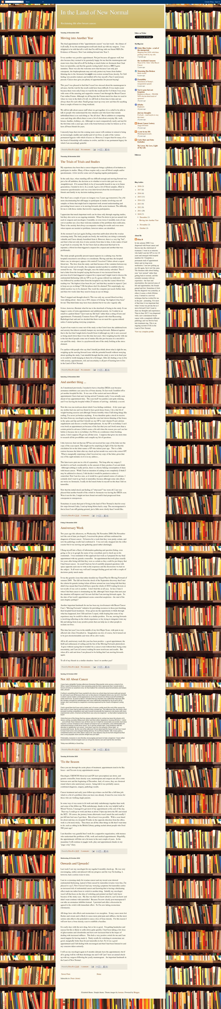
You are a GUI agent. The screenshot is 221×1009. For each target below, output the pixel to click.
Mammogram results (144, 134)
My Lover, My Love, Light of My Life (147, 146)
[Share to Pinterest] (108, 149)
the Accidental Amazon (146, 60)
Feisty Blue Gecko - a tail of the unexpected (148, 49)
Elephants (140, 107)
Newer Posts (65, 974)
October (143, 228)
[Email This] (98, 149)
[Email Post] (94, 149)
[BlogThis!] (101, 149)
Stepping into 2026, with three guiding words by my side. (148, 53)
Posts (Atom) (75, 978)
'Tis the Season (70, 762)
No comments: (86, 149)
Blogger (136, 992)
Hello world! (141, 73)
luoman (121, 992)
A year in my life (143, 131)
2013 (140, 204)
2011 (140, 210)
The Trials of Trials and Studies (80, 162)
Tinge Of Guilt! (142, 125)
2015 (140, 196)
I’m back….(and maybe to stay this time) (148, 116)
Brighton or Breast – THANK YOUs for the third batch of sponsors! (147, 96)
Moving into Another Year (77, 38)
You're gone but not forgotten (145, 91)
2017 (140, 189)
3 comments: (85, 515)
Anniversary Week (72, 528)
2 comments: (85, 851)
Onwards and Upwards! (75, 863)
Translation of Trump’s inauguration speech (145, 82)
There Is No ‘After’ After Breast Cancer (148, 64)
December (144, 217)
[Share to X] (103, 149)
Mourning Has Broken (146, 71)
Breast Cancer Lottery (146, 123)
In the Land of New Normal (95, 12)
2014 (140, 200)
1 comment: (85, 967)
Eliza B (140, 239)
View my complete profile (144, 331)
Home (99, 974)
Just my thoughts (144, 112)
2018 (140, 186)
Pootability (141, 79)
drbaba (140, 104)
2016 (140, 193)
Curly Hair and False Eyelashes (145, 140)
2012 (140, 207)
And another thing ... (73, 382)
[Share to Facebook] (106, 149)
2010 (140, 214)
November (144, 224)
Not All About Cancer (74, 679)
